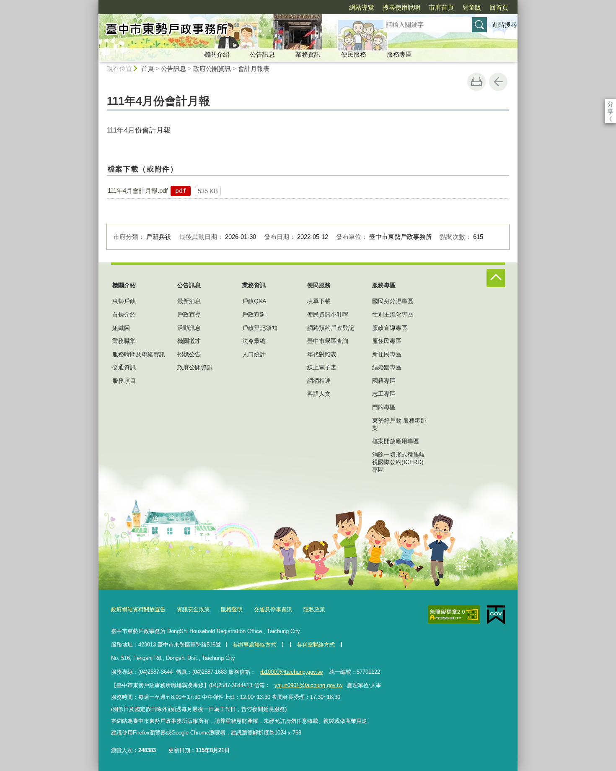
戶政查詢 (254, 314)
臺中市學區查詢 (327, 340)
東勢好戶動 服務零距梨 (399, 424)
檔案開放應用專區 (395, 441)
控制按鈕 (496, 278)
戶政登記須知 (259, 327)
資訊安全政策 (193, 609)
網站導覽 (361, 7)
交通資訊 (124, 367)
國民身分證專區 (392, 301)
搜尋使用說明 (401, 7)
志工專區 (384, 393)
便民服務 (353, 54)
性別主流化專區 (392, 314)
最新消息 (189, 301)
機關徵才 (189, 340)
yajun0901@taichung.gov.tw (308, 685)
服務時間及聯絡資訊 (138, 354)
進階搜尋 (504, 24)
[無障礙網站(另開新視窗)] (454, 614)
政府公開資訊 (212, 68)
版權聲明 (232, 609)
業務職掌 (124, 340)
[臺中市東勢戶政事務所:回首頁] (231, 30)
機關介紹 (216, 54)
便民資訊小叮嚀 (327, 314)
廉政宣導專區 (389, 327)
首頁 (147, 68)
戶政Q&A (254, 301)
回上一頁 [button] (498, 82)
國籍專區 (384, 380)
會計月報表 (253, 68)
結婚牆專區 (386, 367)
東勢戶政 (124, 301)
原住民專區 (386, 340)
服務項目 (124, 380)
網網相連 (319, 380)
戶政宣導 (189, 314)
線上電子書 (321, 367)
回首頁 (498, 7)
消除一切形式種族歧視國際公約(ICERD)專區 (398, 462)
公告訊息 (262, 54)
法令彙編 (254, 340)
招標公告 (189, 354)
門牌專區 (384, 407)
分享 (610, 104)
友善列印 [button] (476, 82)
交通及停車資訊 (273, 609)
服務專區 (399, 54)
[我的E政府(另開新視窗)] (496, 615)
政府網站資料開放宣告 (138, 609)
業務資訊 (308, 54)
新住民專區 (386, 354)
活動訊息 (189, 327)
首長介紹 (124, 314)
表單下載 (319, 301)
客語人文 (319, 393)
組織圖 (121, 327)
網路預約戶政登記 (330, 327)
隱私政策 (314, 609)
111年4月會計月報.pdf (138, 190)
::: (94, 3)
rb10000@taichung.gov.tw (291, 672)
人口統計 (254, 354)
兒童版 (471, 7)
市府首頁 (441, 7)
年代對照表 (321, 354)
